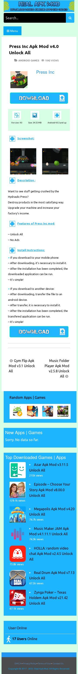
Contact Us (58, 663)
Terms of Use (44, 663)
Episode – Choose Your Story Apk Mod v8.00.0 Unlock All (49, 489)
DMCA (18, 663)
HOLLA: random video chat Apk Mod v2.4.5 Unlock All (51, 553)
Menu (13, 31)
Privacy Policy (29, 663)
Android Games (28, 60)
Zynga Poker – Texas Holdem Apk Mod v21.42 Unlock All (48, 597)
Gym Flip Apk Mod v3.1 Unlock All (22, 366)
